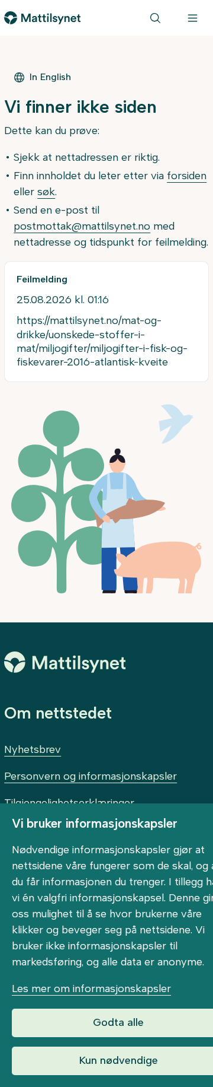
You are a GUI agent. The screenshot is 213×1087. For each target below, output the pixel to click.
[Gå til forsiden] (42, 17)
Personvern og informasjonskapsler (90, 776)
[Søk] (155, 18)
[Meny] (192, 18)
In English (50, 76)
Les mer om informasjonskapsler (91, 988)
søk (46, 191)
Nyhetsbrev (32, 749)
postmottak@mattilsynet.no (82, 226)
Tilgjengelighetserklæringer (69, 802)
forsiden (186, 175)
